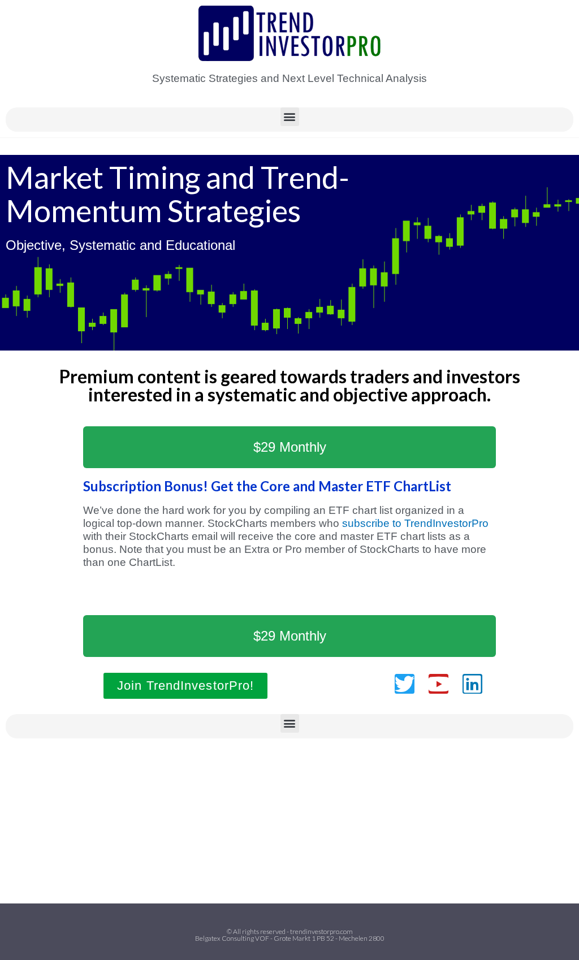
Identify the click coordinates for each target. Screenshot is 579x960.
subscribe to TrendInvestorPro (415, 523)
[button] (289, 116)
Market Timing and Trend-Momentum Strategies (177, 194)
